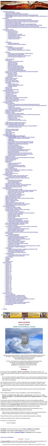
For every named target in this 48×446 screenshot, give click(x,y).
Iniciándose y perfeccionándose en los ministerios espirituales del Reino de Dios (23, 104)
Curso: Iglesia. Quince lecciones (12, 130)
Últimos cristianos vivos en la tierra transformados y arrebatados (20, 142)
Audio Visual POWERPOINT (9, 206)
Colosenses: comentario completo (12, 129)
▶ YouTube (21, 439)
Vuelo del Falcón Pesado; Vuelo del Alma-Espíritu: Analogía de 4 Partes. (22, 190)
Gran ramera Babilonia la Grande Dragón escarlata (18, 150)
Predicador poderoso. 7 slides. (14, 215)
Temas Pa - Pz (8, 280)
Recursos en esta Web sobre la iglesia (15, 65)
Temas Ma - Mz (9, 277)
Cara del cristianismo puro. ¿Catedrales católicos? (15, 295)
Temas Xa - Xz (9, 289)
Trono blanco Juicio (9, 304)
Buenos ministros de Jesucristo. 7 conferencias (15, 109)
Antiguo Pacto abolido (10, 59)
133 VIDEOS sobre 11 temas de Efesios (13, 208)
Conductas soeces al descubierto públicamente (17, 176)
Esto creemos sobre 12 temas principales (16, 68)
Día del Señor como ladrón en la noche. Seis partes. (16, 303)
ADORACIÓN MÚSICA (8, 90)
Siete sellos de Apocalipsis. (13, 145)
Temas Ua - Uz (9, 286)
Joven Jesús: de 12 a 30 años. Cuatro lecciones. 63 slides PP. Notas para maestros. (24, 114)
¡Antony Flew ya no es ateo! (13, 244)
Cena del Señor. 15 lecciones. (11, 92)
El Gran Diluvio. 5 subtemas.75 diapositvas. (16, 246)
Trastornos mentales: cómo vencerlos (13, 197)
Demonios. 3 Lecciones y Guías (14, 115)
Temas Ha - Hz (9, 271)
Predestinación (8, 82)
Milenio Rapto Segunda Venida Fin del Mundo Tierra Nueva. (20, 152)
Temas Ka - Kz (9, 275)
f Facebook (27, 439)
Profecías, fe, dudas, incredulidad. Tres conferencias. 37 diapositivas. (19, 169)
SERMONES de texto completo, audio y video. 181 (16, 122)
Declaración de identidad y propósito (13, 12)
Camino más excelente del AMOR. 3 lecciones (17, 120)
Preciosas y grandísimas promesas (12, 200)
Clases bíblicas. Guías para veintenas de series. (15, 113)
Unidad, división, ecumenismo (12, 78)
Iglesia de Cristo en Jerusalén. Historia (15, 61)
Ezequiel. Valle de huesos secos (12, 173)
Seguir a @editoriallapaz (9, 437)
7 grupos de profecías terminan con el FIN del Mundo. (18, 138)
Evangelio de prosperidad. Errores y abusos (16, 250)
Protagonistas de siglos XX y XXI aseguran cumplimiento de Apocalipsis (20, 157)
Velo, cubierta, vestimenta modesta (12, 81)
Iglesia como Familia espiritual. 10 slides (16, 66)
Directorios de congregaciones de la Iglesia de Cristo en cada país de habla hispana (22, 14)
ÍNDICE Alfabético (7, 262)
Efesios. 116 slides (11, 217)
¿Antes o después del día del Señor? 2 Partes (17, 166)
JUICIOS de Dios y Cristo (11, 79)
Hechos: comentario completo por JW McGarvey (15, 123)
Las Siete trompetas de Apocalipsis (15, 146)
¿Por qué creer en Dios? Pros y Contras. (16, 242)
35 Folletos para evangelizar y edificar (13, 207)
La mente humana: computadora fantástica (16, 194)
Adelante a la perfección (13, 225)
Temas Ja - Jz (8, 273)
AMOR (7, 178)
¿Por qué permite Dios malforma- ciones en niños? (18, 236)
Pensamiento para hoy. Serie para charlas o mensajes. (16, 204)
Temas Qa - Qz (9, 281)
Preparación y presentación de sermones (13, 111)
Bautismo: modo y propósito (11, 72)
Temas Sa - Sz (8, 284)
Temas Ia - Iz (8, 272)
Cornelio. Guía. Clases (12, 117)
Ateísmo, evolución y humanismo (12, 235)
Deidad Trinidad (9, 87)
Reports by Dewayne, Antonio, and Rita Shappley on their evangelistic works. (21, 24)
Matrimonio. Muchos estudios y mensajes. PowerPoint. (16, 185)
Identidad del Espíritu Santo (13, 43)
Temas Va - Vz (8, 287)
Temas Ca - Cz (8, 266)
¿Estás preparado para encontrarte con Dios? (17, 35)
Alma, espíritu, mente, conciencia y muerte (14, 189)
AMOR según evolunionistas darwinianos (16, 237)
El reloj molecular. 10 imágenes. (14, 239)
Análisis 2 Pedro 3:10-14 (13, 164)
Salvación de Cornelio (12, 74)
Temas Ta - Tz (8, 285)
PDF (29, 428)
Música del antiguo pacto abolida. (12, 98)
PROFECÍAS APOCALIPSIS (9, 134)
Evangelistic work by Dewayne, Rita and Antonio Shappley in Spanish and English (22, 20)
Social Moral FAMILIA (7, 174)
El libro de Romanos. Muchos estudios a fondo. (15, 124)
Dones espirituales (9, 46)
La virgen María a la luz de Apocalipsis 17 (16, 255)
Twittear (2, 437)
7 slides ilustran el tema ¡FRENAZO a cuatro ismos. (18, 221)
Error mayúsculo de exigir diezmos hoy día (16, 56)
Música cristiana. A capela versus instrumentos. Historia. (17, 97)
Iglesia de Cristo (9, 60)
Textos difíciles (8, 131)
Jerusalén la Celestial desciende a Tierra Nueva (17, 155)
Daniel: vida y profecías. (10, 156)
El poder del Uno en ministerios (14, 107)
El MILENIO (10, 139)
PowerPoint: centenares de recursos (12, 210)
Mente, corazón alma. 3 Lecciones (15, 193)
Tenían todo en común (12, 62)
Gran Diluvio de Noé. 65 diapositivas (15, 213)
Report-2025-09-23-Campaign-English (13, 22)
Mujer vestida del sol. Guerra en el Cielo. (16, 147)
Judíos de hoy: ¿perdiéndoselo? (14, 227)
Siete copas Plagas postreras (13, 151)
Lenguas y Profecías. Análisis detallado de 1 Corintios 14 (19, 50)
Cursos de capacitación (10, 103)
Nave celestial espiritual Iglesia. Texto (15, 69)
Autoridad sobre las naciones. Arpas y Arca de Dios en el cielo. (20, 154)
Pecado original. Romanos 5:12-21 (15, 126)
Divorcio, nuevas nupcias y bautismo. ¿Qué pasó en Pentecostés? (18, 184)
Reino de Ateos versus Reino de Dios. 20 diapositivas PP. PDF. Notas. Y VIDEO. (24, 245)
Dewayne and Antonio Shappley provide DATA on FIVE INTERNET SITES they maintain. (24, 25)
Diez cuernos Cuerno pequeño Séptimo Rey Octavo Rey (19, 149)
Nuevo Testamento (9, 233)
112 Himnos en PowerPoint (11, 95)
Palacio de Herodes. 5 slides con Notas (15, 230)
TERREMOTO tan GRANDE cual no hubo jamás (18, 143)
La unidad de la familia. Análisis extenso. (14, 183)
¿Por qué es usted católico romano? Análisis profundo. (18, 254)
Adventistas (8, 259)
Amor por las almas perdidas (13, 182)
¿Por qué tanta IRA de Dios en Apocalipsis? (14, 301)
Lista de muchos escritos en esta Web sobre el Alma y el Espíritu (20, 191)
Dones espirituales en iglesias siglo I (15, 48)
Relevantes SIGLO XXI (8, 293)
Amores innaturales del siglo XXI (14, 181)
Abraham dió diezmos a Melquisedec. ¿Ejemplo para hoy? (19, 55)
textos (20, 430)
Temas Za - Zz (8, 292)
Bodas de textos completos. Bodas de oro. (14, 186)
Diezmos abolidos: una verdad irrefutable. (16, 54)
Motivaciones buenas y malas (11, 199)
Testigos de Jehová (9, 256)
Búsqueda (5, 308)
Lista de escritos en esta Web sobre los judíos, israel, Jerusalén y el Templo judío (21, 226)
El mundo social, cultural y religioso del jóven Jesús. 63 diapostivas (21, 212)
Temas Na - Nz (9, 278)
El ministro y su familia (10, 112)
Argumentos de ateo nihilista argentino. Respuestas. (18, 243)
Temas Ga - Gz (9, 270)
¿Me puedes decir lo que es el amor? (15, 180)
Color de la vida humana (10, 294)
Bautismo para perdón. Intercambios (15, 76)
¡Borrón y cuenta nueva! (10, 201)
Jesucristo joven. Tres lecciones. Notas (15, 116)
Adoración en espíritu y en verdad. (12, 91)
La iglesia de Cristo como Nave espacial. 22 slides (18, 218)
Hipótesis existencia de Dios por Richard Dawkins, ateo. (19, 238)
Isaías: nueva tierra (9, 172)
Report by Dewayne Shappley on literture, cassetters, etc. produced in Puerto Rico (22, 21)
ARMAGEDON (11, 140)
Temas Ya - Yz (8, 290)
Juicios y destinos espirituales (11, 168)
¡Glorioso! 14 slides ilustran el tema (15, 219)
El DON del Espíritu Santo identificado (16, 47)
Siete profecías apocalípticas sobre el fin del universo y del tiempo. (19, 19)
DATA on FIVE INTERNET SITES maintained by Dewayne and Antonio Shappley (22, 26)
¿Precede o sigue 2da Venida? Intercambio (16, 165)
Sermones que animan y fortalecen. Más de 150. (15, 202)
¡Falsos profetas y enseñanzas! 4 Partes (15, 251)
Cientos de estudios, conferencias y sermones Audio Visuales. (18, 209)
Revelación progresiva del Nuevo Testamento (17, 44)
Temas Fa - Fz (8, 269)
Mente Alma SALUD (7, 187)
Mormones (8, 258)
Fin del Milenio (11, 167)
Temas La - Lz (8, 276)
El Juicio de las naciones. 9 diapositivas (16, 211)
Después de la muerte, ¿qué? (13, 36)
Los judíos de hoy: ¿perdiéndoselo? (12, 171)
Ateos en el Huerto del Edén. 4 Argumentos (16, 241)
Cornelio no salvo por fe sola (13, 38)
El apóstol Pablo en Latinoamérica (15, 37)
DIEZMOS (8, 52)
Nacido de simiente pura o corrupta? (15, 34)
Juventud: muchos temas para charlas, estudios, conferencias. (17, 177)
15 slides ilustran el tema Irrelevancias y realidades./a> (18, 220)
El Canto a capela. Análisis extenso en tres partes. (15, 99)
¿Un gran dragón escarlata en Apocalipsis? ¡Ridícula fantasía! (18, 302)
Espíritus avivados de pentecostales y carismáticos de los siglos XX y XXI (22, 249)
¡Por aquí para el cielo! (12, 33)
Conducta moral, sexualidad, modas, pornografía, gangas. (17, 175)
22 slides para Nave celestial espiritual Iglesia (17, 70)
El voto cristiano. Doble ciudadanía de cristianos (15, 299)
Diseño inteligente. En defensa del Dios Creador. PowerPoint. (18, 203)
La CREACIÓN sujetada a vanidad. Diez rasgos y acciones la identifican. (22, 125)
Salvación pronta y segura (13, 31)
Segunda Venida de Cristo (11, 159)
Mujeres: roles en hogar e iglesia (12, 80)
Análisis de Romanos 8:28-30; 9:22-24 (15, 85)
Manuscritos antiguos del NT (13, 234)
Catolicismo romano (9, 253)
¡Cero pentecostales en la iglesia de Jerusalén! (17, 252)
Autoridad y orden (9, 77)
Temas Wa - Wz (9, 288)
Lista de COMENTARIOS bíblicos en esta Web (15, 224)
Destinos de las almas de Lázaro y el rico (16, 192)
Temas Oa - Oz (9, 279)
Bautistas (7, 260)
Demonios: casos (9, 88)
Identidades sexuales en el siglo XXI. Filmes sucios (16, 296)
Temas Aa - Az (8, 263)
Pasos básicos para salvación (11, 30)
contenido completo (19, 432)
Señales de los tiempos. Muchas (12, 158)
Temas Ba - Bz (8, 264)
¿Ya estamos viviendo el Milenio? (14, 163)
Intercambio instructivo (12, 86)
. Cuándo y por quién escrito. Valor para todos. (21, 137)
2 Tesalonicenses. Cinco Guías (14, 118)
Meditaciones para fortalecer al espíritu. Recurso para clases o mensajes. (20, 198)
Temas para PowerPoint (10, 132)
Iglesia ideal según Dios (12, 64)
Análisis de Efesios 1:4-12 (13, 83)
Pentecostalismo (9, 247)
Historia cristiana (9, 133)
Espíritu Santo (8, 42)
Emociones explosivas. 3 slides (14, 216)
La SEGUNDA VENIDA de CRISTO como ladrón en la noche (20, 141)
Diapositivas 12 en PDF (12, 73)
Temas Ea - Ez (8, 268)
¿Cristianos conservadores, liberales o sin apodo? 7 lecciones (20, 108)
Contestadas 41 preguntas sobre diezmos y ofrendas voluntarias (20, 53)
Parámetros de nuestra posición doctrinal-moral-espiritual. (17, 13)
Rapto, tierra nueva (9, 160)
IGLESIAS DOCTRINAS (8, 29)
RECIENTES (5, 18)
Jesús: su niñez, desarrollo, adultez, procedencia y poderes (17, 223)
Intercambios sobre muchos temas (12, 89)
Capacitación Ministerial (8, 102)
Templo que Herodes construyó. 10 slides (16, 229)
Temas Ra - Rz (8, 282)
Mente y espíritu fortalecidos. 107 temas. (13, 195)
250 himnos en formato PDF (11, 96)
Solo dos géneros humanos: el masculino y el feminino (16, 297)
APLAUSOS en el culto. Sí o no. (12, 100)
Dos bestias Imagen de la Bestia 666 (15, 148)
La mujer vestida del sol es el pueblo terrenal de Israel (18, 228)
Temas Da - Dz (9, 267)
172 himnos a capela (10, 94)
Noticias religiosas (9, 261)
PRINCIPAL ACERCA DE (8, 11)
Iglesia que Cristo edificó (13, 63)
